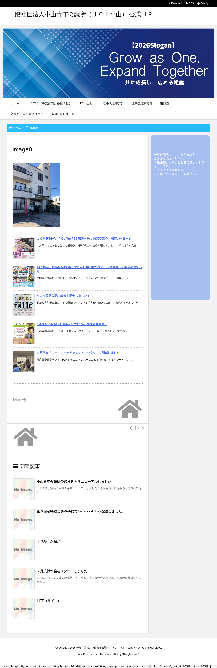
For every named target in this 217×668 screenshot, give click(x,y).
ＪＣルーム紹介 (48, 541)
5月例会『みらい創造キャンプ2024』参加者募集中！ (72, 324)
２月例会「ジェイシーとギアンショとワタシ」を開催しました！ (80, 352)
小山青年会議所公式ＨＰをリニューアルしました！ (76, 481)
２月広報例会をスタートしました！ (64, 571)
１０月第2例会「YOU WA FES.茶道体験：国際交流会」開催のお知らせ (84, 238)
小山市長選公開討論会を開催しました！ (63, 295)
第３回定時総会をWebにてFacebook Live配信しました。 (81, 511)
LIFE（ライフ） (49, 601)
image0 (33, 127)
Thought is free (130, 654)
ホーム (17, 127)
